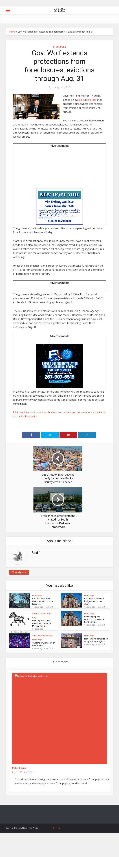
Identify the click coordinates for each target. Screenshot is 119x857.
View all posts (19, 572)
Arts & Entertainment (42, 635)
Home (12, 31)
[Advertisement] (59, 168)
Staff (68, 87)
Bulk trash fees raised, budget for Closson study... (94, 601)
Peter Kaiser (19, 768)
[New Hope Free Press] (60, 10)
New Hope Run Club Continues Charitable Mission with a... (41, 623)
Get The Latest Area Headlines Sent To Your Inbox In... (42, 601)
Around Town (38, 613)
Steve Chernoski (22, 632)
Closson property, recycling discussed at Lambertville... (94, 619)
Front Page (59, 46)
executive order (87, 99)
